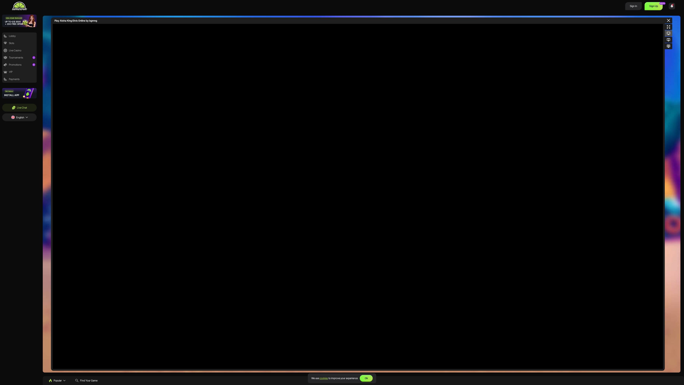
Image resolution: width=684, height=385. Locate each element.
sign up (653, 5)
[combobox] (19, 117)
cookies (324, 378)
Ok (366, 378)
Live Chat (22, 107)
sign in (633, 5)
